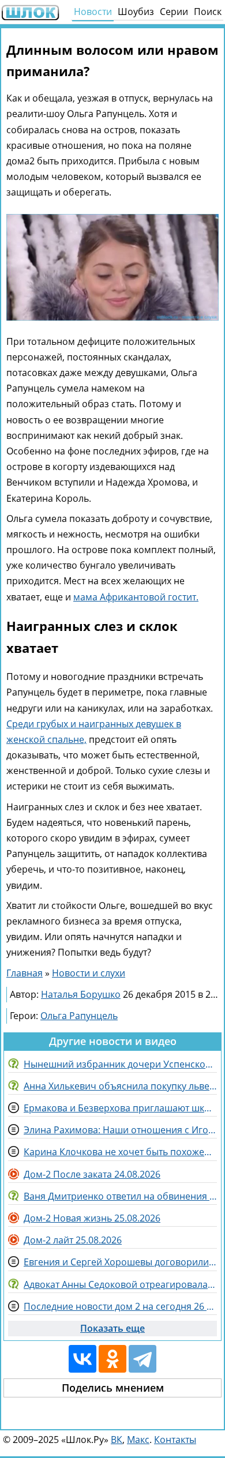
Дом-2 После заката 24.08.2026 (92, 1174)
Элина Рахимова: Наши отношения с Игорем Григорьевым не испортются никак (120, 1129)
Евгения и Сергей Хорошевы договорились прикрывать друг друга (120, 1262)
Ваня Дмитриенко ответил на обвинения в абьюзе (120, 1196)
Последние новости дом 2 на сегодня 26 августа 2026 (120, 1306)
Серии (174, 11)
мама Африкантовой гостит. (135, 597)
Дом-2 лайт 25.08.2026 (73, 1240)
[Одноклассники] (112, 1359)
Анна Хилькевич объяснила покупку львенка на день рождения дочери (120, 1086)
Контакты (175, 1439)
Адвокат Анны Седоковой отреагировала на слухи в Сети (120, 1284)
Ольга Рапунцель (79, 1015)
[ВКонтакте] (82, 1359)
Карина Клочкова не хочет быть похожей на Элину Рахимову (120, 1151)
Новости (93, 11)
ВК (116, 1439)
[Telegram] (142, 1359)
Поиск (208, 11)
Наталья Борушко (81, 994)
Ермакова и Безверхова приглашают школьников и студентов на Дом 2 (120, 1108)
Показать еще (112, 1328)
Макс (138, 1439)
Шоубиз (136, 11)
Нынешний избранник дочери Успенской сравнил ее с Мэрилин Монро (120, 1064)
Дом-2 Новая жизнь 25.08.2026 (92, 1218)
